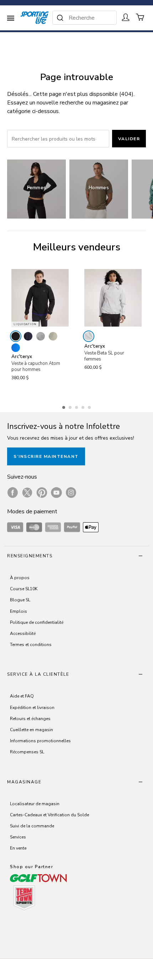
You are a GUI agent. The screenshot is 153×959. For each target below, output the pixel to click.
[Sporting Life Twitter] (27, 492)
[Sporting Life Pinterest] (41, 492)
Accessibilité (23, 633)
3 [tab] (77, 406)
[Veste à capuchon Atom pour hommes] (40, 298)
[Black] (15, 336)
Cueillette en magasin (31, 730)
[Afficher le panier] (140, 17)
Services (18, 837)
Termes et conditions (31, 644)
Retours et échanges (30, 718)
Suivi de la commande (32, 826)
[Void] (40, 336)
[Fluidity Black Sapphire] (15, 347)
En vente (18, 848)
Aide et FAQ (22, 696)
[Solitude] (88, 336)
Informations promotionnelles (40, 741)
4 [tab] (83, 406)
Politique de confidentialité (36, 622)
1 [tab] (64, 406)
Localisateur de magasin (34, 804)
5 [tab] (90, 406)
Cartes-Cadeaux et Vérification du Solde (49, 815)
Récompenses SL (27, 752)
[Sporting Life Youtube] (56, 492)
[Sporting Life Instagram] (70, 492)
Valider (129, 139)
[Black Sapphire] (28, 336)
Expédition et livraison (32, 707)
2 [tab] (71, 406)
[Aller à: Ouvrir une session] (125, 17)
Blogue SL (20, 600)
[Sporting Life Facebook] (12, 492)
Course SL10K (23, 589)
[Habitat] (53, 336)
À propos (20, 578)
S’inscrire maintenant (46, 456)
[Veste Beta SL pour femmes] (113, 298)
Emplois (18, 611)
